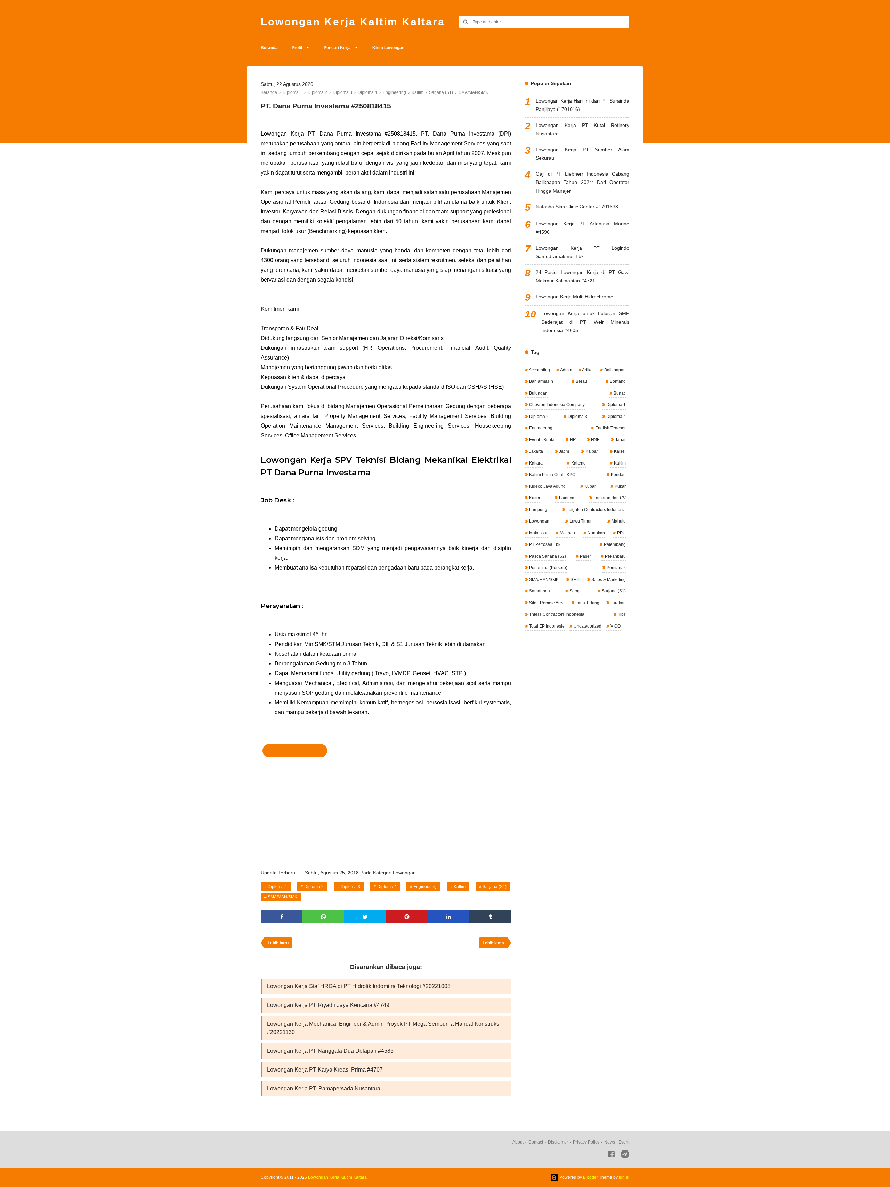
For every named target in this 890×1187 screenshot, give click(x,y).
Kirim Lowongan (388, 47)
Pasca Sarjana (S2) (547, 556)
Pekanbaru (615, 556)
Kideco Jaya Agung (547, 486)
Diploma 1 (277, 886)
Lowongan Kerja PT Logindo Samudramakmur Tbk (582, 252)
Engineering (425, 886)
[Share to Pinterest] (407, 916)
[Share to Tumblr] (490, 916)
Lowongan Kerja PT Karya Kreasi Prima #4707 (325, 1070)
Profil (297, 47)
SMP (574, 579)
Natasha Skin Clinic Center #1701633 (577, 206)
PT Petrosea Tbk (544, 544)
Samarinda (539, 591)
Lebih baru (278, 942)
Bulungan (538, 393)
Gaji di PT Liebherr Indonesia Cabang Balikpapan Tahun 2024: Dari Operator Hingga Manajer (582, 182)
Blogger (590, 1177)
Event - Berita (541, 439)
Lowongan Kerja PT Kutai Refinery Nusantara (582, 129)
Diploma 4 (387, 886)
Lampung (537, 509)
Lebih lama (493, 942)
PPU (621, 533)
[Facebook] (611, 1155)
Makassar (538, 533)
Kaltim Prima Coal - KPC (551, 474)
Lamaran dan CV (609, 497)
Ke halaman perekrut (295, 751)
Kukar (620, 486)
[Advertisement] (386, 811)
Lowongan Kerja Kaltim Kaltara (353, 21)
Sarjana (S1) (495, 886)
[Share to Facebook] (281, 916)
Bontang (617, 381)
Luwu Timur (580, 521)
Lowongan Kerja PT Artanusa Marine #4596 (582, 228)
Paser (585, 556)
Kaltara (535, 463)
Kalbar (591, 451)
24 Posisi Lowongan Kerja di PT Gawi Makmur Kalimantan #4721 (582, 276)
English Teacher (610, 428)
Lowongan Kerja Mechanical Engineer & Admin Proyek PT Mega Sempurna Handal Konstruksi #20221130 (384, 1028)
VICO (615, 626)
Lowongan (538, 521)
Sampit (575, 591)
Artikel (587, 370)
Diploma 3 (350, 886)
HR (572, 439)
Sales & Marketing (608, 579)
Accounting (539, 370)
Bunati (619, 393)
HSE (595, 439)
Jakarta (535, 451)
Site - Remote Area (546, 602)
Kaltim (460, 886)
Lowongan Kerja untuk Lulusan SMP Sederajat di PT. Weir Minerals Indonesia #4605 (585, 321)
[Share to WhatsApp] (323, 916)
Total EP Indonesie (546, 626)
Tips (621, 614)
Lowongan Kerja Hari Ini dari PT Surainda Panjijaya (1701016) (582, 105)
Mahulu (618, 521)
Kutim (534, 497)
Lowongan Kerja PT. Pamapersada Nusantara (323, 1088)
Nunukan (595, 533)
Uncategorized (587, 626)
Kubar (589, 486)
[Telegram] (625, 1155)
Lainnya (566, 497)
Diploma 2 (314, 886)
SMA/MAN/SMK (282, 897)
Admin (565, 370)
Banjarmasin (540, 381)
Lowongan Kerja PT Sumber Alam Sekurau (582, 154)
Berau (581, 381)
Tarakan (617, 602)
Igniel (624, 1177)
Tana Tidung (587, 602)
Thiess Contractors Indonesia (556, 614)
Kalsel (619, 451)
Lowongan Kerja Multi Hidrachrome (574, 296)
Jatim (563, 451)
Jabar (620, 439)
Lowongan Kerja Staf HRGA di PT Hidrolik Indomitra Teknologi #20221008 (359, 986)
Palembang (614, 544)
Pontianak (616, 567)
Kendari (618, 474)
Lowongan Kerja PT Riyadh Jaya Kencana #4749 (328, 1005)
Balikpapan (614, 370)
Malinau (567, 533)
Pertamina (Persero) (547, 567)
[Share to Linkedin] (448, 916)
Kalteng (578, 463)
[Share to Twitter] (365, 916)
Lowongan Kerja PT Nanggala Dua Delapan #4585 (330, 1051)
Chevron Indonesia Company (556, 404)
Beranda (269, 47)
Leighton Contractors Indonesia (595, 509)
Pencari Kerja (337, 47)
